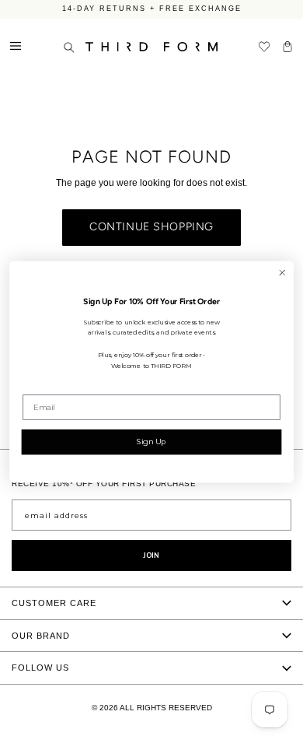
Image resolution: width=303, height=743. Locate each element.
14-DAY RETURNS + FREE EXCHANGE (152, 8)
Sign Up (151, 441)
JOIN (151, 555)
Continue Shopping (151, 226)
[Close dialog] (282, 272)
